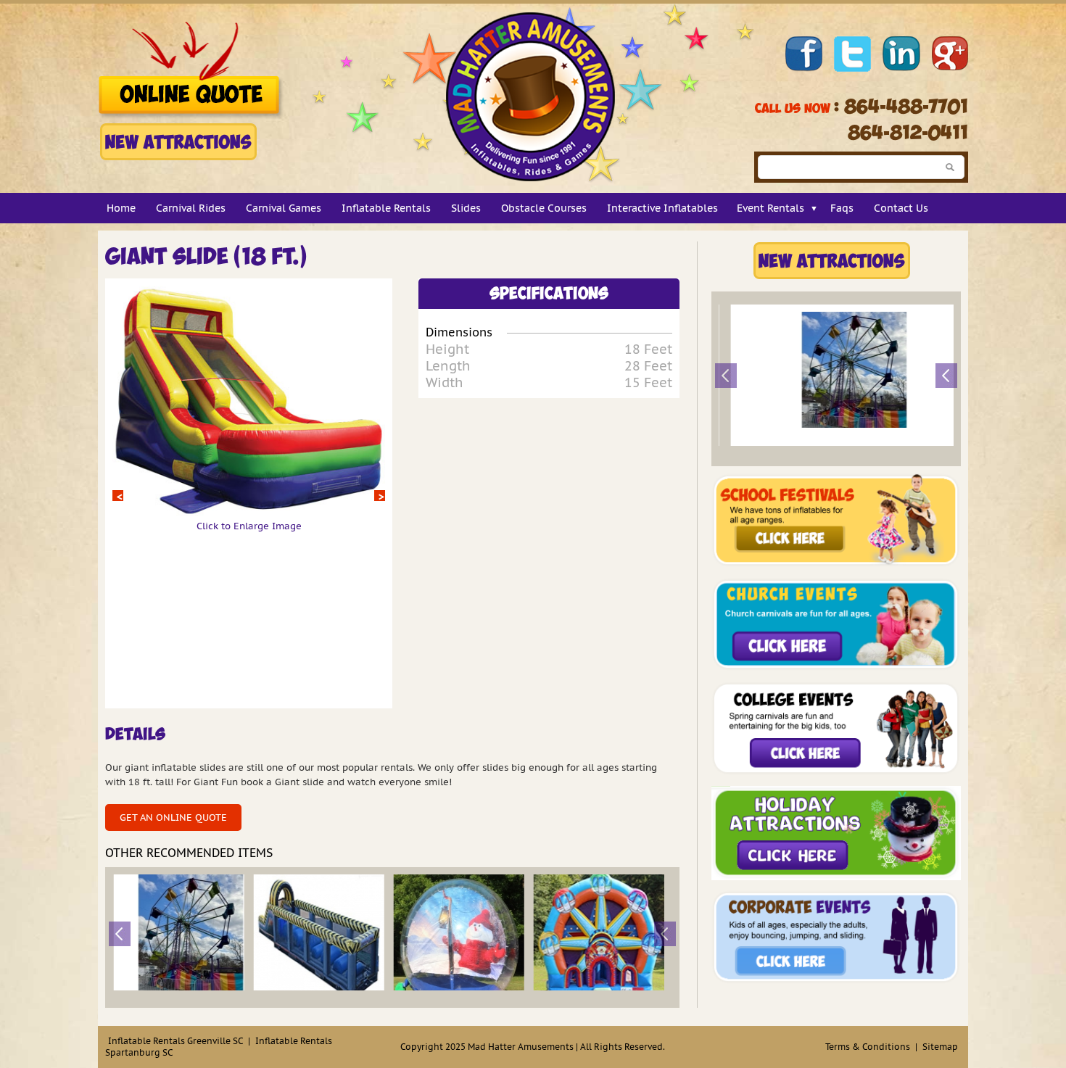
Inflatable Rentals (386, 208)
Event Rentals (770, 208)
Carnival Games (283, 208)
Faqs (842, 208)
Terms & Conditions (867, 1046)
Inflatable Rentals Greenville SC (175, 1040)
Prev (117, 495)
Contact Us (901, 208)
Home (121, 208)
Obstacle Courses (544, 208)
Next (379, 495)
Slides (466, 208)
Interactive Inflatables (662, 208)
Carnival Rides (191, 208)
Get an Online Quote (173, 817)
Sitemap (940, 1046)
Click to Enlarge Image (249, 526)
